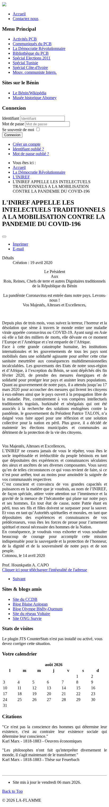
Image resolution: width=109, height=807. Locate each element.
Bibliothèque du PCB (31, 53)
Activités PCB (25, 39)
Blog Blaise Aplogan (30, 604)
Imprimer (20, 244)
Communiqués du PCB (32, 43)
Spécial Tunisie (25, 63)
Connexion (12, 135)
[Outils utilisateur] (4, 236)
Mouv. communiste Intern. (35, 72)
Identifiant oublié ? (28, 149)
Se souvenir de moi (18, 129)
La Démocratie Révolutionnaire (39, 48)
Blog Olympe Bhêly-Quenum (37, 609)
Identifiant (10, 118)
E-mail (18, 249)
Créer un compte (26, 144)
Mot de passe (13, 124)
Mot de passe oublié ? (31, 153)
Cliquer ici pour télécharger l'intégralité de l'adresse (44, 570)
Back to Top (12, 791)
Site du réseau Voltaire (31, 613)
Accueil (19, 14)
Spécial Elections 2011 (32, 58)
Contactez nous (25, 18)
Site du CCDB (25, 599)
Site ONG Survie (27, 618)
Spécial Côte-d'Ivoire (30, 67)
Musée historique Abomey (35, 97)
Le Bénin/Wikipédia (29, 93)
